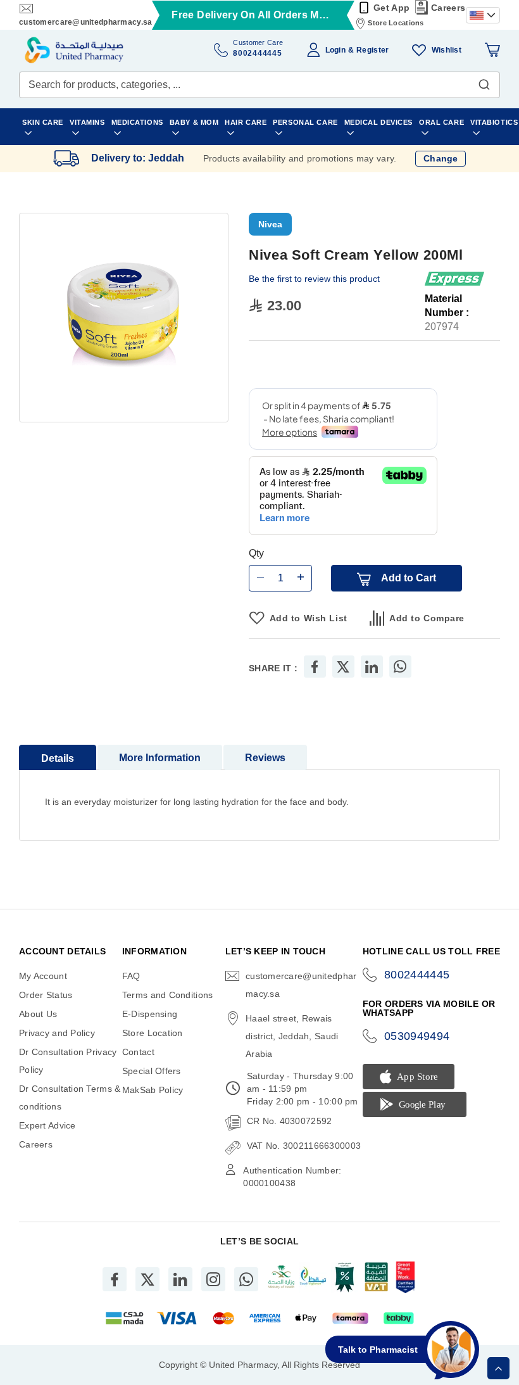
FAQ (131, 976)
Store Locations (395, 23)
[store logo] (74, 50)
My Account (43, 976)
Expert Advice (47, 1125)
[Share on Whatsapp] (400, 666)
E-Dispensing (149, 1014)
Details (57, 758)
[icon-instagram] (213, 1279)
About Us (38, 1014)
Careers (448, 8)
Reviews (265, 757)
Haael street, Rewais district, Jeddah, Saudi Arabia (292, 1036)
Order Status (45, 995)
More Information (160, 757)
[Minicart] (492, 50)
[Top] (498, 1368)
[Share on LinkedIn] (371, 666)
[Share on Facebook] (314, 666)
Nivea (270, 224)
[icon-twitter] (147, 1279)
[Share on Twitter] (343, 666)
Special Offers (151, 1071)
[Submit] (484, 82)
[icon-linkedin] (180, 1279)
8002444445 (417, 974)
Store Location (152, 1033)
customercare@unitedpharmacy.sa (85, 22)
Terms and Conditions (167, 995)
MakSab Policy (153, 1090)
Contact (138, 1052)
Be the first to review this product (314, 279)
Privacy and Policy (57, 1033)
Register (372, 50)
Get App (391, 8)
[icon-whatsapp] (246, 1279)
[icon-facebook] (115, 1279)
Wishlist (446, 50)
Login (335, 50)
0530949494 (417, 1036)
